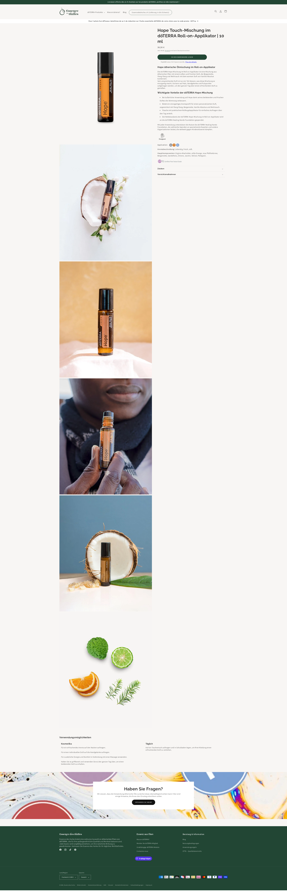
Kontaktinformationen (121, 885)
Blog (184, 839)
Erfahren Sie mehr (143, 802)
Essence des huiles (69, 885)
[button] (96, 12)
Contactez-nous (142, 851)
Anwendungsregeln (190, 847)
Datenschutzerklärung (94, 885)
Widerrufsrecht (81, 885)
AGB (105, 885)
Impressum (149, 885)
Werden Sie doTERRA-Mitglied (147, 843)
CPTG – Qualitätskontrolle (192, 851)
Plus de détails (191, 62)
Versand (167, 50)
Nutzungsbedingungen (191, 843)
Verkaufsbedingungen (137, 885)
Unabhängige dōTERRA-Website (148, 847)
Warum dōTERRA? (143, 839)
